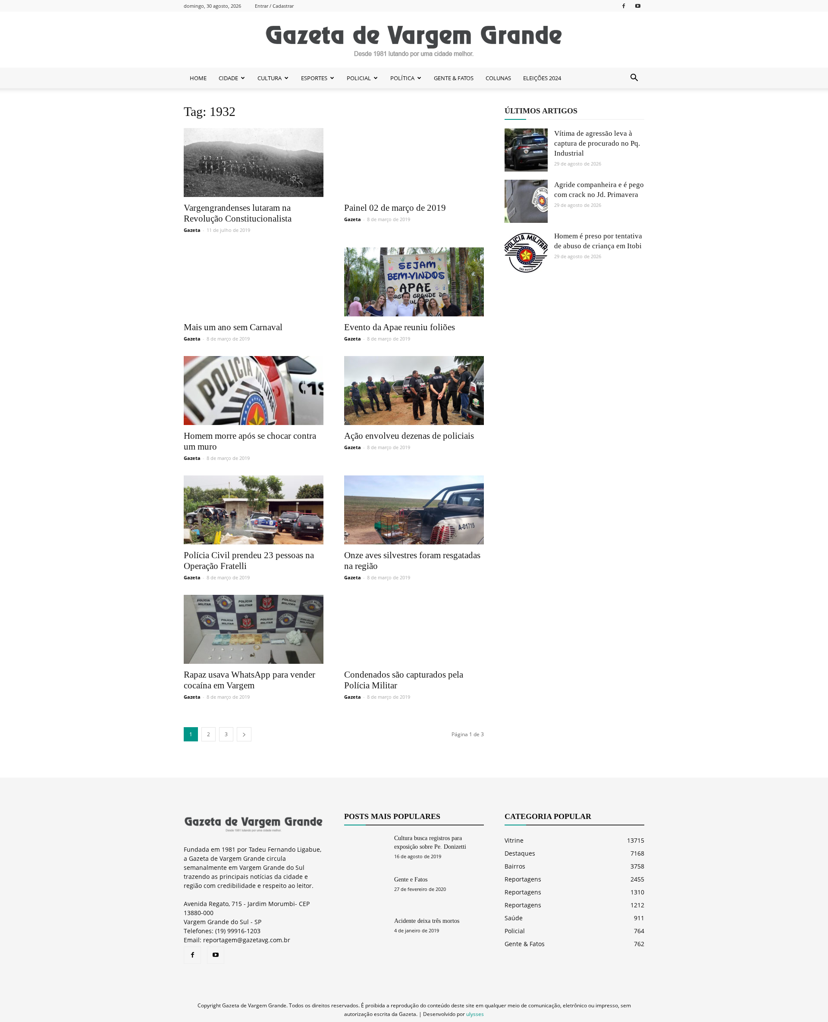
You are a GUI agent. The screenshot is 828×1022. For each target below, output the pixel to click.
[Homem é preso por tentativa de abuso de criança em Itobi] (526, 252)
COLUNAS (498, 78)
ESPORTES (314, 78)
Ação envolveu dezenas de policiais (409, 436)
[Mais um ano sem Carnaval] (253, 281)
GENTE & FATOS (454, 78)
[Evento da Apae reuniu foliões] (414, 281)
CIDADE (228, 78)
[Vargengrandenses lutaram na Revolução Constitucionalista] (253, 162)
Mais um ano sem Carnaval (233, 327)
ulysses (475, 1014)
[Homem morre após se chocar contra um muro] (253, 390)
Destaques (520, 853)
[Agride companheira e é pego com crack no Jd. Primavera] (526, 201)
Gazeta (192, 230)
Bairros (515, 866)
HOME (198, 78)
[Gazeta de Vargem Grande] (414, 40)
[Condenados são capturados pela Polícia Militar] (414, 629)
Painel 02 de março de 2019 (395, 208)
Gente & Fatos (525, 944)
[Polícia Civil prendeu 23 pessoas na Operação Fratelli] (253, 509)
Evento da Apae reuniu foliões (399, 327)
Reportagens (523, 879)
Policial (515, 931)
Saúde (514, 918)
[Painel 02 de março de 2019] (414, 162)
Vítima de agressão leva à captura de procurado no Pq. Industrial (597, 143)
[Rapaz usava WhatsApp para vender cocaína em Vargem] (253, 629)
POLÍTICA (402, 78)
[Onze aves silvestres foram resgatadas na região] (414, 509)
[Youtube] (637, 6)
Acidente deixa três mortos (426, 921)
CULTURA (269, 78)
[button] (634, 78)
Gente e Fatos (410, 879)
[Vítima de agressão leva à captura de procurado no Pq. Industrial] (526, 150)
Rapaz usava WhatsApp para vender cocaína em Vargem (249, 680)
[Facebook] (623, 6)
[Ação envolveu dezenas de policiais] (414, 390)
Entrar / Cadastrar (274, 6)
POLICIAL (359, 78)
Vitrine (514, 840)
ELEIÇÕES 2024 (542, 78)
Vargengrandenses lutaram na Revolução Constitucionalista (238, 213)
